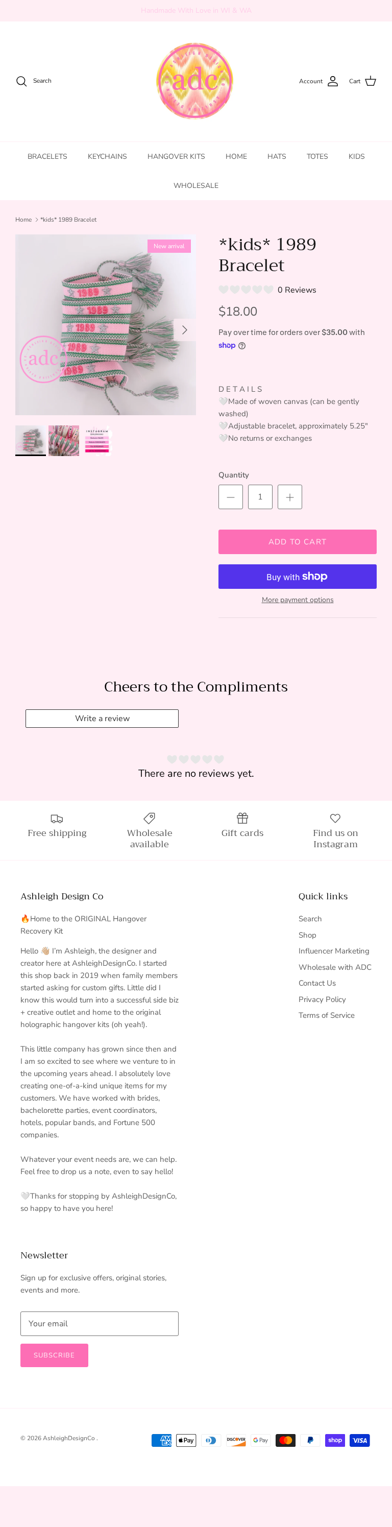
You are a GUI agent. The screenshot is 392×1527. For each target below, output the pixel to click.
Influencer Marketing (334, 951)
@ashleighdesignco (241, 13)
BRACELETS (47, 156)
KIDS (357, 156)
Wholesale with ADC (335, 967)
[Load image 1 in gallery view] (105, 324)
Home (23, 220)
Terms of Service (327, 1015)
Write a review (102, 718)
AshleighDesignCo (69, 1438)
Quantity (233, 475)
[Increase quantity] (290, 497)
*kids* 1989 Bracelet (68, 220)
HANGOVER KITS (176, 156)
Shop (307, 935)
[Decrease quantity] (230, 497)
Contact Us (317, 983)
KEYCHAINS (107, 156)
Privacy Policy (322, 999)
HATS (276, 156)
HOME (236, 156)
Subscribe (54, 1355)
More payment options (298, 600)
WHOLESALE (196, 185)
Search (310, 919)
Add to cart (297, 542)
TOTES (317, 156)
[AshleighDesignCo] (196, 81)
